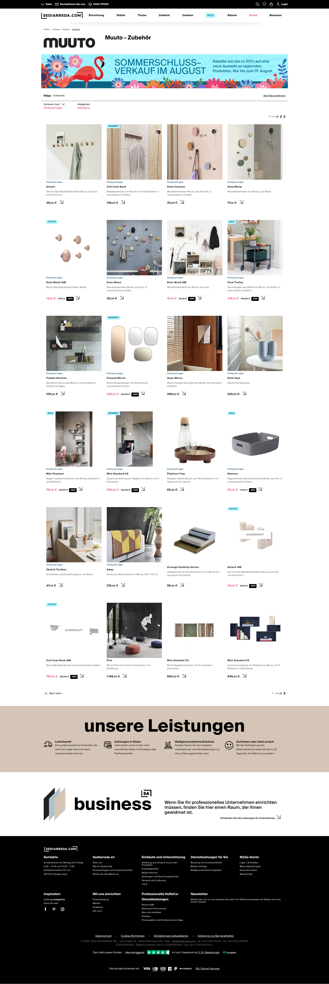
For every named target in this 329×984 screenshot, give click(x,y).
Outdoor (187, 15)
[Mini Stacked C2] (194, 641)
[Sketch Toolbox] (74, 548)
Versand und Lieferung (154, 880)
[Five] (134, 641)
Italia (49, 4)
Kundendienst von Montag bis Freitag (63, 863)
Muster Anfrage (199, 866)
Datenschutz (103, 936)
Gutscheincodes (248, 870)
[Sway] (134, 548)
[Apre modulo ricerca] (257, 5)
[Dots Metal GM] (74, 261)
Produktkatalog (101, 899)
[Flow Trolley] (255, 261)
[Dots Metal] (255, 165)
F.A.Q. (145, 884)
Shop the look (51, 903)
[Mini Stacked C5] (255, 641)
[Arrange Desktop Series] (194, 548)
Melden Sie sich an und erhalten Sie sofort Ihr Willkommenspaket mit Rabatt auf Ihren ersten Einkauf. (236, 901)
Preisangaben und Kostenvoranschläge (162, 920)
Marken (97, 903)
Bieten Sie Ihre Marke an (106, 874)
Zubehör (164, 15)
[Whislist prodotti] (264, 4)
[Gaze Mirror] (194, 357)
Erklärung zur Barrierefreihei (216, 936)
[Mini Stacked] (74, 452)
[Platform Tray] (194, 452)
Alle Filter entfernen (274, 96)
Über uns (97, 863)
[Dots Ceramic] (194, 165)
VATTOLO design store (55, 874)
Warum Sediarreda (102, 866)
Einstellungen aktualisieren (171, 936)
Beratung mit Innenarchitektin (206, 863)
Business (276, 15)
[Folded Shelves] (74, 357)
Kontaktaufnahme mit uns (57, 870)
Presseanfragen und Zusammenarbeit (112, 870)
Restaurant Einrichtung (154, 908)
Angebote (98, 907)
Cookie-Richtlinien (133, 936)
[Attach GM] (255, 548)
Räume (232, 15)
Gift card (97, 911)
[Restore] (255, 452)
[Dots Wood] (134, 261)
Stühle (121, 15)
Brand (253, 15)
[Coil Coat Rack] (134, 165)
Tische (142, 15)
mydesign (54, 899)
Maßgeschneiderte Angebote (206, 870)
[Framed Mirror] (134, 357)
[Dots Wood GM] (194, 261)
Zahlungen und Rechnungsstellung (160, 877)
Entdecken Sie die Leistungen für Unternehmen (248, 818)
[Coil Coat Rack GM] (74, 641)
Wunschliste (246, 874)
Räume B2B (148, 905)
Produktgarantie (150, 869)
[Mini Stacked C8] (134, 452)
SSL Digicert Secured (208, 969)
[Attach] (74, 165)
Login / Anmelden (249, 863)
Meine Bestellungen (250, 866)
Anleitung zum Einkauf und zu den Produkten (159, 864)
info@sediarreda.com (184, 941)
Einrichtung (96, 15)
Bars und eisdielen (151, 912)
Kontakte (51, 857)
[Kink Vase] (255, 357)
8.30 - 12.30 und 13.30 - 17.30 (59, 866)
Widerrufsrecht (149, 873)
